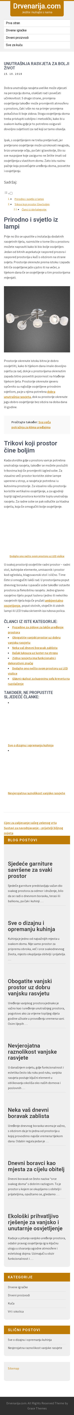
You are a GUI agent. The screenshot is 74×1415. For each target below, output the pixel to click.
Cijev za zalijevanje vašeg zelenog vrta (30, 823)
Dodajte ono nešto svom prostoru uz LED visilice (37, 556)
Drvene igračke (16, 30)
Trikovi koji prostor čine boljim (32, 204)
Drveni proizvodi (17, 38)
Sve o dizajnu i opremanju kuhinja (31, 926)
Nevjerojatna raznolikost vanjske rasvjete (32, 1052)
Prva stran (13, 23)
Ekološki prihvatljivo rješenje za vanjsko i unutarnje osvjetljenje (35, 1222)
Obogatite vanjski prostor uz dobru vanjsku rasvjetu (30, 987)
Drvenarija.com (37, 6)
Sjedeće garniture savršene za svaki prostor (30, 870)
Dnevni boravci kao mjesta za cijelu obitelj (36, 1166)
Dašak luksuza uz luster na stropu (35, 653)
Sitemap (13, 1368)
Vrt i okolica (16, 1311)
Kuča (11, 1303)
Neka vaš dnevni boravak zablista (34, 648)
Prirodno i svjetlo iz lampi (29, 199)
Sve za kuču (14, 45)
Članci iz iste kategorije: (34, 209)
